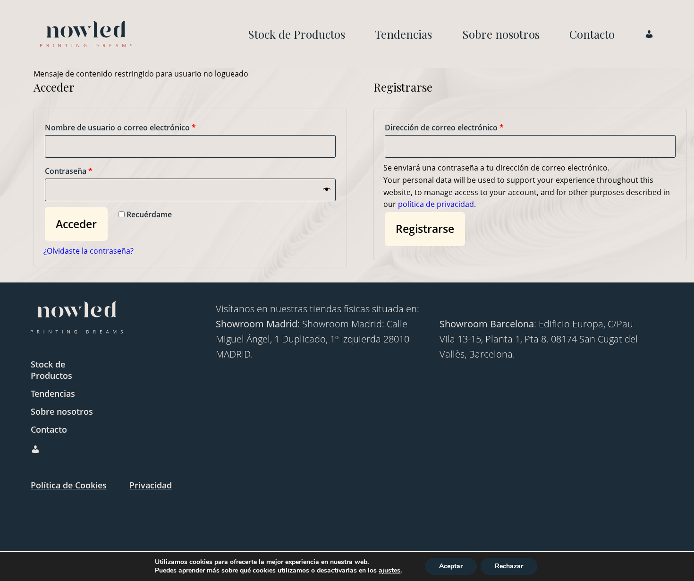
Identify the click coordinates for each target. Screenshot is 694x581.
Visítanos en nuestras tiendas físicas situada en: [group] (317, 308)
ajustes (389, 570)
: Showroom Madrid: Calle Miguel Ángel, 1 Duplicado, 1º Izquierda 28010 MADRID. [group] (312, 338)
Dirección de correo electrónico (444, 127)
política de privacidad (436, 204)
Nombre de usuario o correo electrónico (120, 127)
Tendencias (403, 34)
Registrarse (425, 228)
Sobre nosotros (501, 34)
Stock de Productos (296, 34)
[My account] (86, 34)
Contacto (592, 34)
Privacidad (150, 485)
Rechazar (509, 566)
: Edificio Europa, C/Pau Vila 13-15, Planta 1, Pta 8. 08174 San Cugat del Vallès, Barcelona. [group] (539, 338)
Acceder (76, 223)
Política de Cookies (69, 485)
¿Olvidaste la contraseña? (88, 251)
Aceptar (451, 566)
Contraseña (69, 171)
